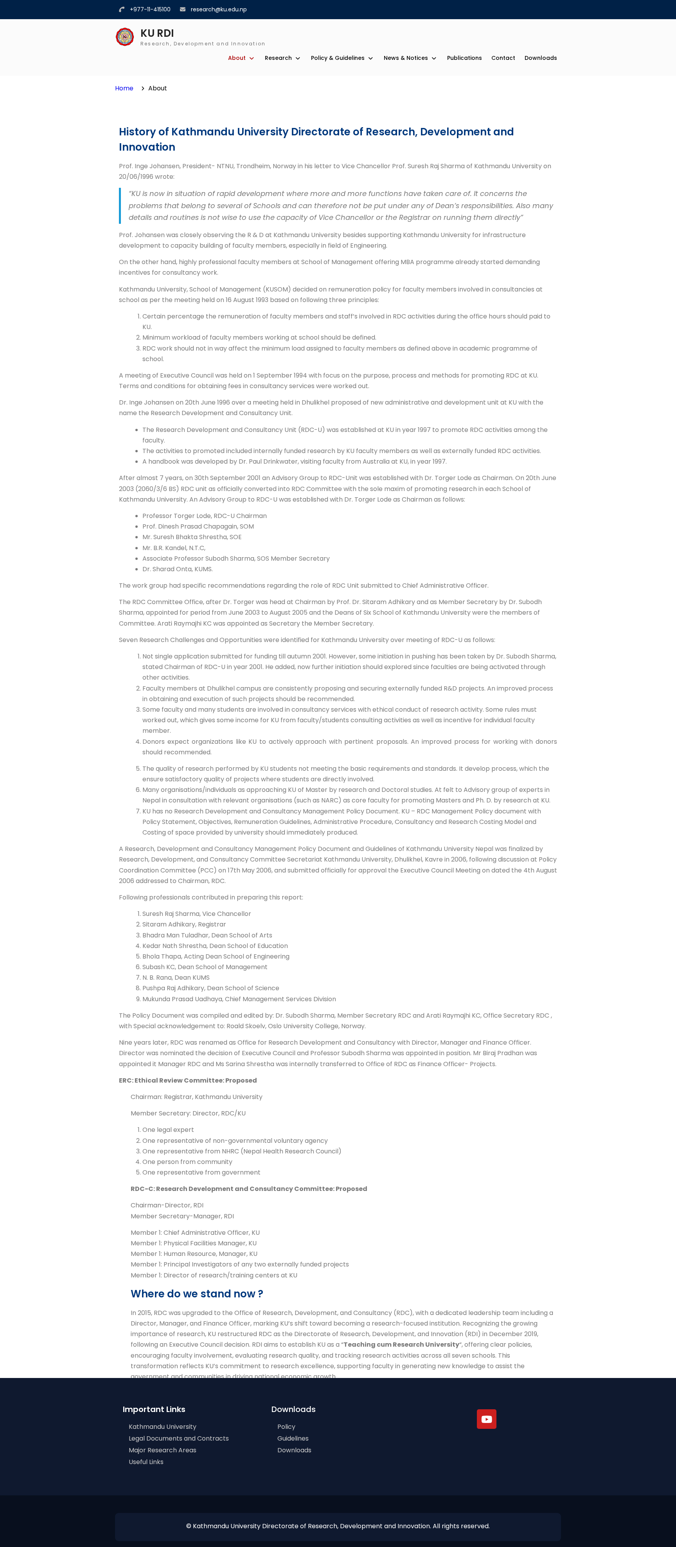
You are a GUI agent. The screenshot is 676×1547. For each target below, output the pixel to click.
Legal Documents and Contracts (179, 1438)
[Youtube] (486, 1419)
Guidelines (293, 1438)
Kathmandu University (162, 1426)
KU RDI (157, 33)
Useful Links (146, 1461)
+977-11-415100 (150, 9)
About (237, 58)
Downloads (541, 58)
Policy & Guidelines (338, 58)
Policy (286, 1426)
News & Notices (406, 58)
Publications (464, 58)
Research (278, 58)
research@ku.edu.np (219, 9)
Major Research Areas (162, 1450)
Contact (503, 58)
